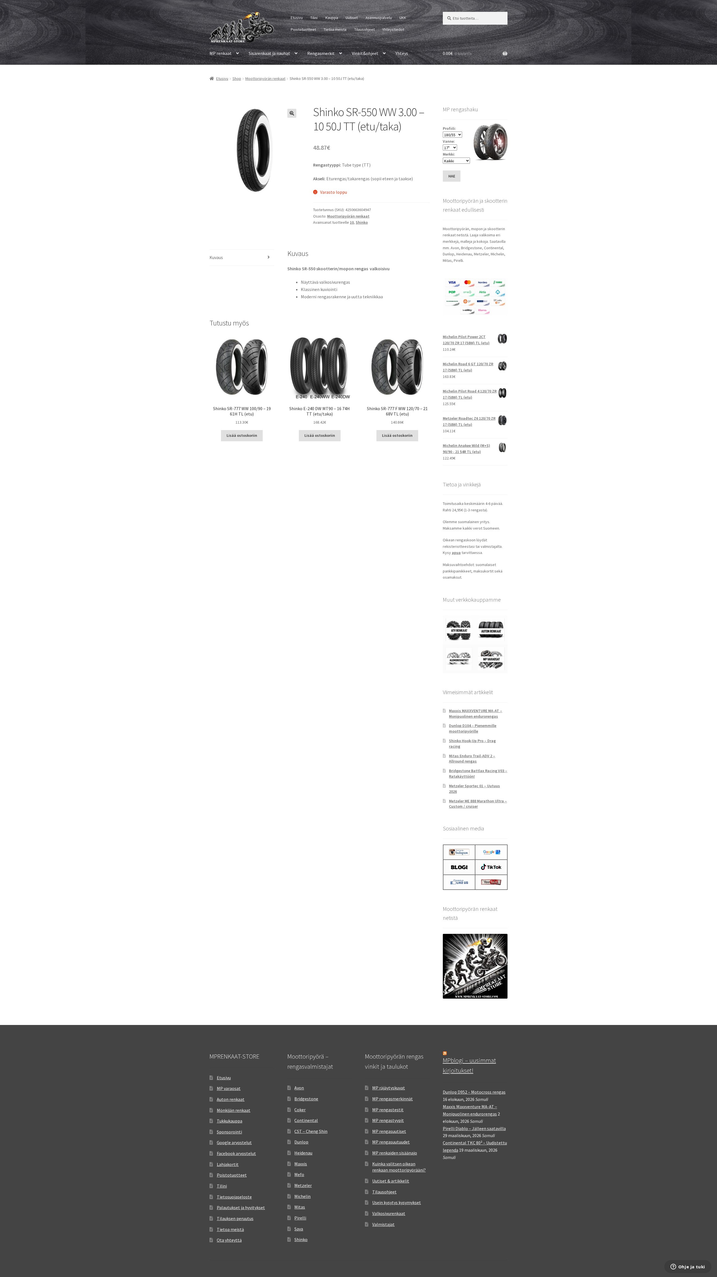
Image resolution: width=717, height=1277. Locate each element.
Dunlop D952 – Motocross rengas (474, 1092)
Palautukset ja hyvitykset (241, 1207)
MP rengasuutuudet (391, 1142)
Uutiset (352, 17)
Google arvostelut (234, 1142)
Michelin (302, 1196)
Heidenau (303, 1153)
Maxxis (300, 1164)
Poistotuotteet (303, 29)
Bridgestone (306, 1099)
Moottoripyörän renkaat (265, 78)
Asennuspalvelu (379, 17)
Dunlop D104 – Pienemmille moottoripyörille (472, 728)
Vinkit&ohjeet (365, 53)
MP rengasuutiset (389, 1131)
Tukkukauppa (229, 1121)
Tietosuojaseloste (234, 1197)
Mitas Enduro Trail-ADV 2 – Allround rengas (472, 758)
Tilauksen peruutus (235, 1218)
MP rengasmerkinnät (392, 1099)
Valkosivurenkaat (388, 1213)
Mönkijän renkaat (233, 1110)
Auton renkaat (231, 1099)
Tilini (314, 17)
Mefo (299, 1174)
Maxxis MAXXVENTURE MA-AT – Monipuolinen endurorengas (475, 713)
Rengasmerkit (321, 53)
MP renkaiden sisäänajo (394, 1153)
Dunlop (301, 1142)
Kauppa (331, 17)
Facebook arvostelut (236, 1153)
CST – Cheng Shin (310, 1131)
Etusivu (297, 17)
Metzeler (303, 1185)
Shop (236, 78)
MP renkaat (220, 53)
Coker (300, 1109)
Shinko (362, 222)
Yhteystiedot (393, 29)
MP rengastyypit (388, 1120)
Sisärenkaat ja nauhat (269, 53)
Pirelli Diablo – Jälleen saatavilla (474, 1128)
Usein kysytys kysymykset (396, 1202)
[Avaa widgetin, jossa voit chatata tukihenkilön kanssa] (687, 1267)
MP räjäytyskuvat (388, 1088)
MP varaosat (229, 1088)
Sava (298, 1229)
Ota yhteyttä (229, 1240)
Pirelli (300, 1218)
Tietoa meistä (334, 29)
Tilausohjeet (364, 29)
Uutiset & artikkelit (390, 1181)
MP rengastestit (388, 1109)
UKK (402, 17)
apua (456, 552)
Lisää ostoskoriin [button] (242, 435)
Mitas (299, 1207)
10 (352, 222)
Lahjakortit (228, 1164)
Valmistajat (383, 1224)
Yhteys (401, 53)
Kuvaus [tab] (216, 257)
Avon (299, 1088)
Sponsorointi (229, 1132)
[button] (291, 113)
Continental (306, 1120)
